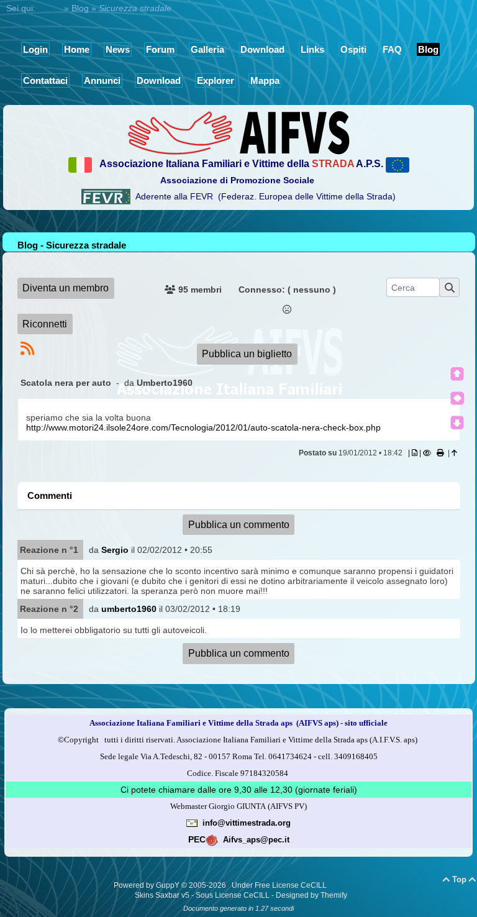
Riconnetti (44, 324)
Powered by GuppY (147, 885)
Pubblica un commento (238, 524)
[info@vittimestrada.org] (192, 823)
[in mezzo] (457, 398)
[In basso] (457, 422)
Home (49, 8)
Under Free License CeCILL (280, 885)
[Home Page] (238, 132)
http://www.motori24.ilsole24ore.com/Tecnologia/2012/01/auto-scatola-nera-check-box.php (203, 427)
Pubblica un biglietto (247, 354)
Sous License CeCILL (233, 895)
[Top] (457, 374)
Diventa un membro (65, 288)
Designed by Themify (311, 895)
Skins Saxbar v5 (162, 895)
